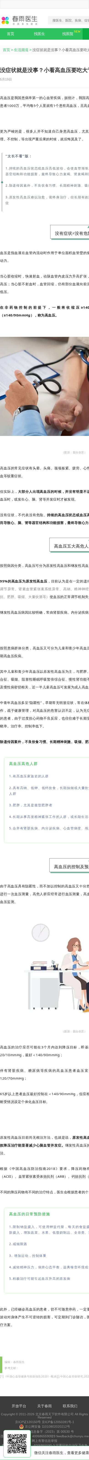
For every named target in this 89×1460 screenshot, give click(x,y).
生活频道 (21, 50)
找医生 (39, 34)
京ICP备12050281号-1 (58, 1422)
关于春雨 (44, 1406)
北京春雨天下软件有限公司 (54, 1414)
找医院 (67, 34)
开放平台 (19, 1406)
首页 (10, 34)
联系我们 (70, 1406)
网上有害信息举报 (44, 1441)
